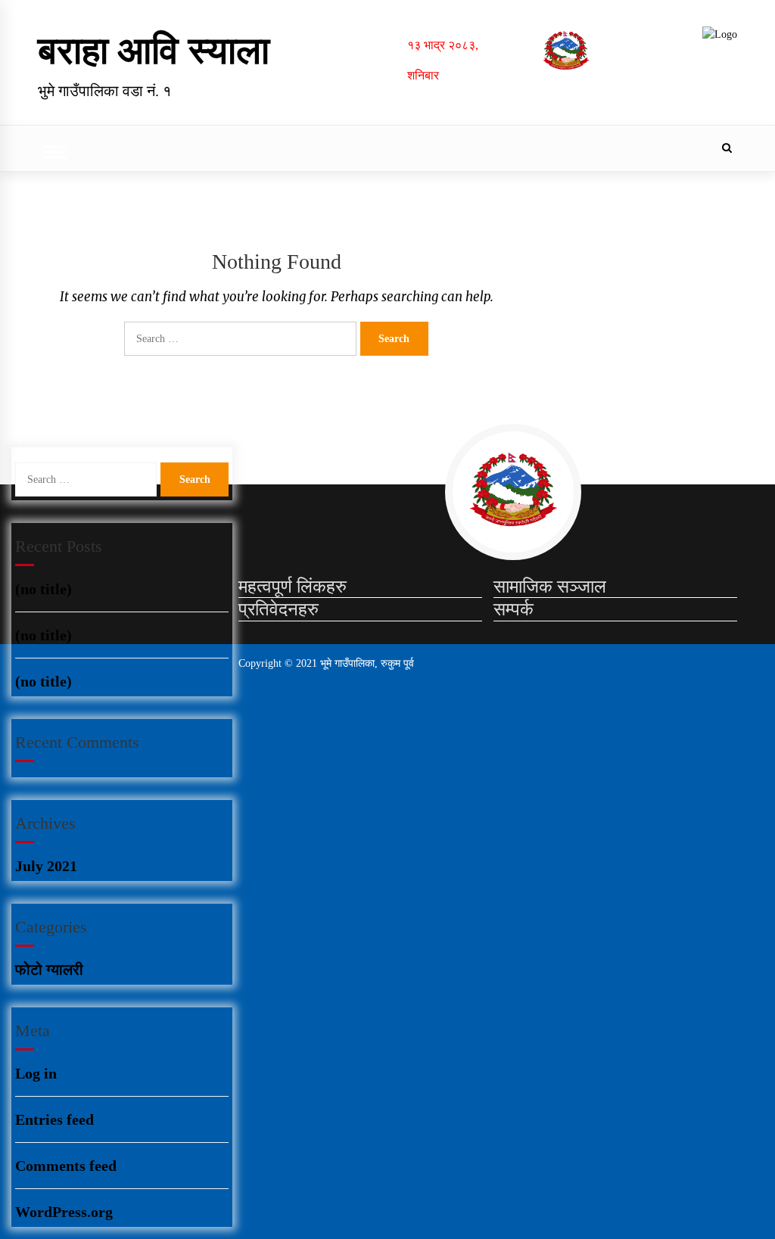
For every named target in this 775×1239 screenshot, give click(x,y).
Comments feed (66, 1165)
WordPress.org (64, 1211)
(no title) (43, 589)
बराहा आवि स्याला (153, 51)
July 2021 (46, 866)
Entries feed (54, 1119)
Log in (36, 1073)
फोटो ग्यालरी (49, 969)
